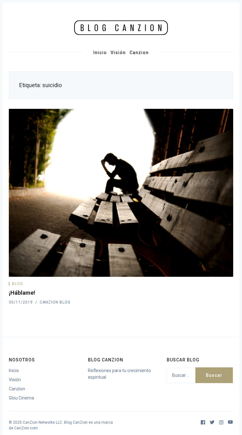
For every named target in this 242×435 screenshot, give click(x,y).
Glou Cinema (21, 397)
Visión (118, 52)
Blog (17, 284)
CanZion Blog (55, 302)
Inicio (100, 52)
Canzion (139, 52)
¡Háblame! (22, 292)
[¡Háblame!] (121, 193)
